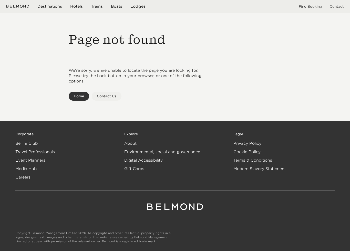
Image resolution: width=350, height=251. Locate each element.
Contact (337, 6)
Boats (116, 6)
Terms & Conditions (252, 160)
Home (79, 96)
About (130, 143)
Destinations (49, 6)
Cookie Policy (247, 152)
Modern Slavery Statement (259, 168)
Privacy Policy (247, 143)
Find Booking (310, 6)
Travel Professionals (35, 152)
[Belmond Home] (17, 6)
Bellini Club (26, 143)
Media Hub (26, 168)
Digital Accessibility (143, 160)
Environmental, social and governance (162, 152)
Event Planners (30, 160)
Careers (22, 177)
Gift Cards (134, 168)
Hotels (76, 6)
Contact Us (106, 96)
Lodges (138, 6)
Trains (97, 6)
